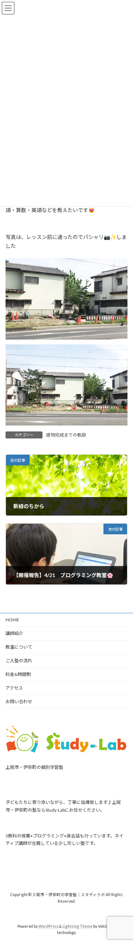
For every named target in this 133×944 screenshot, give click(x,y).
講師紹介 (14, 633)
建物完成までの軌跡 (66, 435)
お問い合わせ (19, 701)
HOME (12, 619)
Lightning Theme (77, 926)
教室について (19, 647)
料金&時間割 (18, 674)
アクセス (14, 688)
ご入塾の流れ (19, 660)
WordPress (48, 926)
